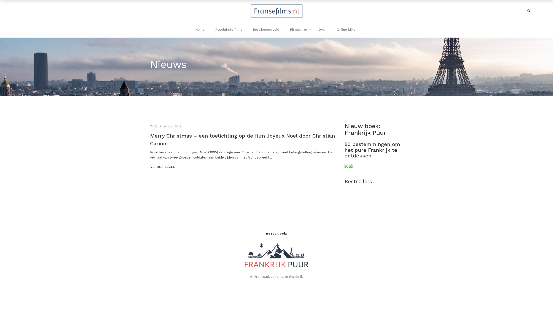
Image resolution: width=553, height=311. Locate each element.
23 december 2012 (167, 126)
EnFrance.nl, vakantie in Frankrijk (276, 277)
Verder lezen (163, 166)
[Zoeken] (529, 11)
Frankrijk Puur (365, 132)
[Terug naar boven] (541, 299)
